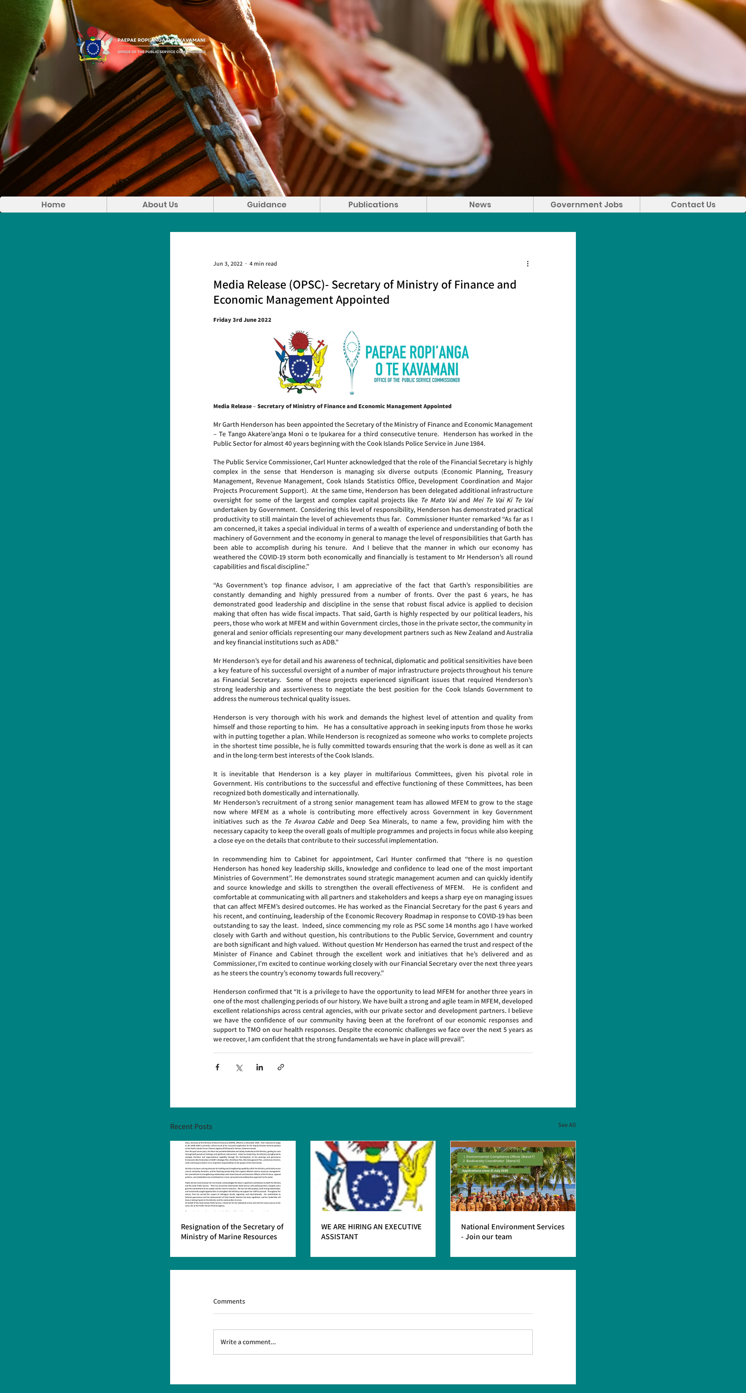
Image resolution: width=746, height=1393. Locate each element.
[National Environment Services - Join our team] (513, 1176)
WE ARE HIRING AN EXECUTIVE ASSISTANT (371, 1231)
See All (567, 1125)
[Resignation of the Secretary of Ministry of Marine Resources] (233, 1176)
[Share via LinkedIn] (260, 1067)
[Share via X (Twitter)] (238, 1067)
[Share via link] (281, 1067)
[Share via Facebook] (217, 1067)
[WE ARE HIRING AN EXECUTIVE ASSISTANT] (373, 1176)
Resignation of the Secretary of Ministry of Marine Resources (232, 1231)
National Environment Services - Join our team (513, 1231)
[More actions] (527, 263)
